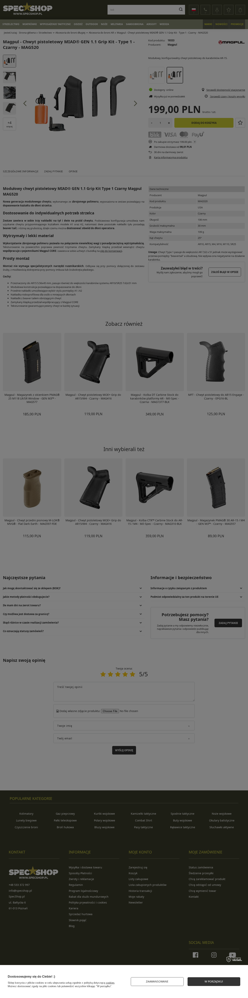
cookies (110, 982)
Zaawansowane (157, 981)
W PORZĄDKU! (214, 981)
